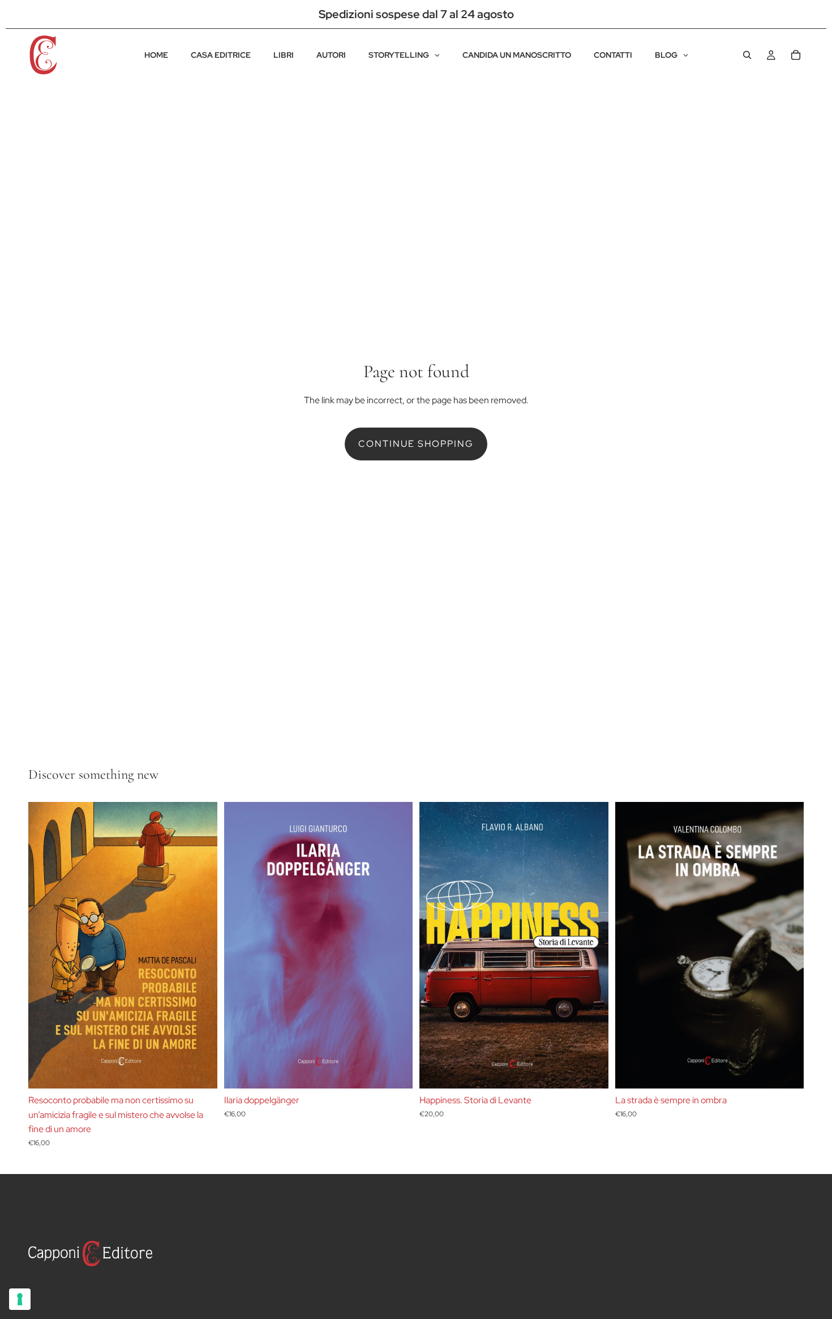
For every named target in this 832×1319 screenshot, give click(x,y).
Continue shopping (416, 444)
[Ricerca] (747, 54)
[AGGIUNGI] (591, 1071)
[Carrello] (795, 54)
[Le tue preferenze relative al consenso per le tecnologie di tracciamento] (20, 1299)
